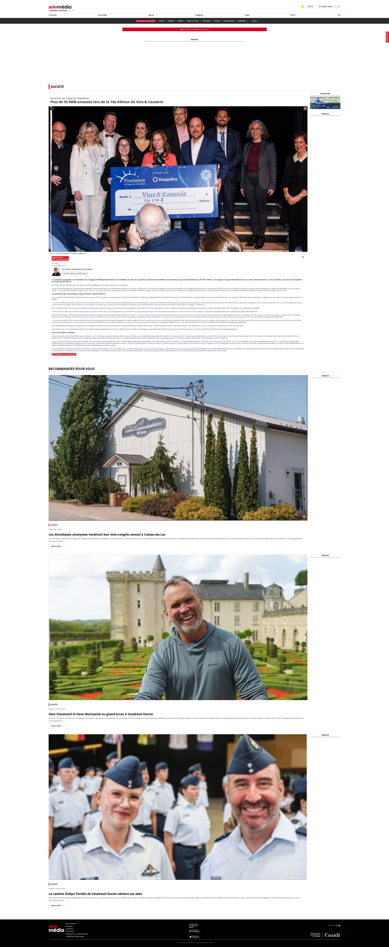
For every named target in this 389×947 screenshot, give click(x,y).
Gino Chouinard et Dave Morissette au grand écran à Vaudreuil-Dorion (101, 714)
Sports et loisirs (193, 21)
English (254, 21)
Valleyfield (242, 21)
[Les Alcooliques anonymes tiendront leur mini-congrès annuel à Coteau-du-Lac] (178, 447)
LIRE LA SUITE (56, 546)
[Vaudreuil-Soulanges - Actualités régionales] (60, 7)
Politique (171, 21)
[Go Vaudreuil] (56, 931)
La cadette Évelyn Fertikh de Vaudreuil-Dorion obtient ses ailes (95, 894)
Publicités (70, 931)
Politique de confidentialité (77, 934)
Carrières (69, 929)
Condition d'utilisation (75, 936)
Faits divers (206, 21)
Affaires (181, 21)
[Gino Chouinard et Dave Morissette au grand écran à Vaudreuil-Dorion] (178, 627)
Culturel (217, 21)
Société (161, 21)
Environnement (229, 21)
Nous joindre (71, 923)
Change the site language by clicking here (194, 29)
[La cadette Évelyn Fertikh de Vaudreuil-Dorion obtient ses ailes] (178, 807)
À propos (69, 926)
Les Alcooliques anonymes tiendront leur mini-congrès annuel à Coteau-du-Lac (107, 534)
